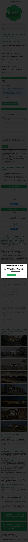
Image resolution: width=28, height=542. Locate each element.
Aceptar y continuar (11, 275)
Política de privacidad (15, 271)
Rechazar (19, 275)
